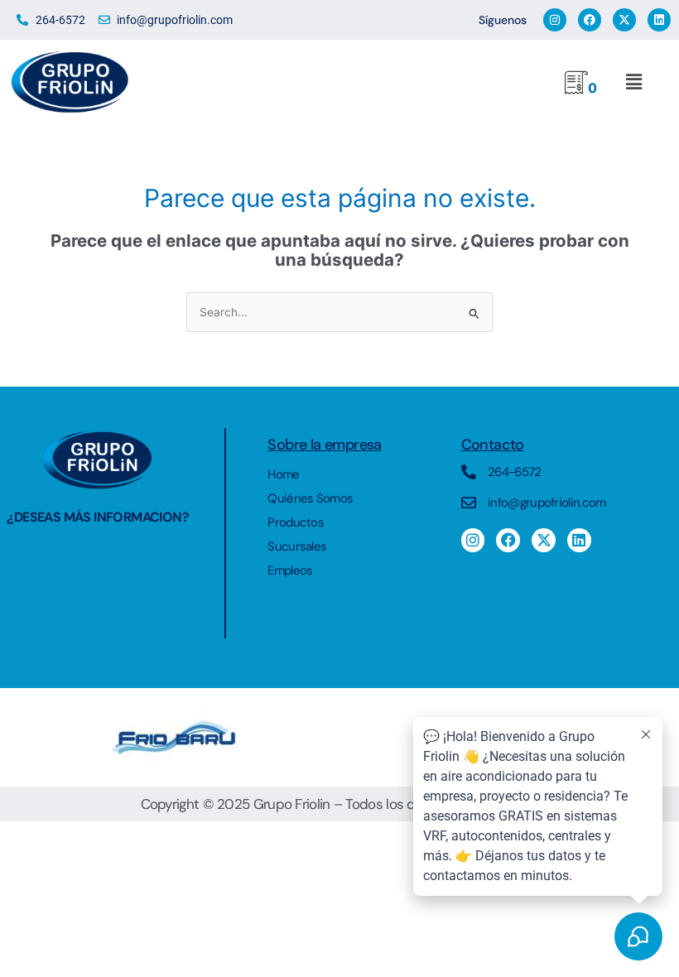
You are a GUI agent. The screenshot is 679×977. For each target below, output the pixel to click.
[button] (633, 82)
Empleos (289, 570)
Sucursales (296, 546)
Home (283, 474)
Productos (295, 522)
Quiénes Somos (310, 498)
